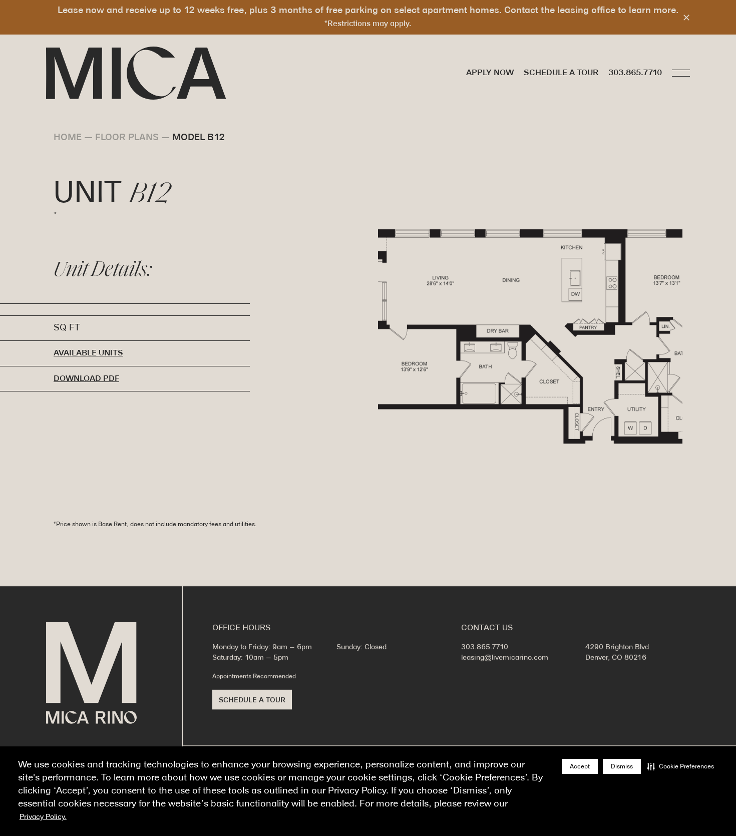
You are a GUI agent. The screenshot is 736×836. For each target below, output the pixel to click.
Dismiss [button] (622, 766)
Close (686, 17)
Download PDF (86, 378)
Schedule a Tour (252, 700)
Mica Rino (91, 673)
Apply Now (490, 73)
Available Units (88, 353)
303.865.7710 (635, 73)
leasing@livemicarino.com (504, 658)
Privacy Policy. (43, 817)
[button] (680, 766)
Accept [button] (580, 766)
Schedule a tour (561, 73)
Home (68, 138)
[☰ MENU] (681, 73)
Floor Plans (127, 138)
